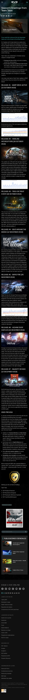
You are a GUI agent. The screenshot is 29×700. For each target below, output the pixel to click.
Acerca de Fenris (5, 668)
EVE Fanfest (4, 653)
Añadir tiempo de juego (6, 604)
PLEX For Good (4, 637)
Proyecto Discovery (5, 658)
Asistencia (3, 620)
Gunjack (3, 648)
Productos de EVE (5, 655)
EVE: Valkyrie (4, 645)
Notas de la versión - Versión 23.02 (19, 561)
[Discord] (16, 589)
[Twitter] (6, 589)
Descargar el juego (5, 602)
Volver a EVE (4, 632)
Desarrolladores (5, 627)
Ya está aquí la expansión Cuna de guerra (18, 543)
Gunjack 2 (3, 650)
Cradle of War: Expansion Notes (18, 552)
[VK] (23, 589)
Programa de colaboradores (7, 635)
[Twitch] (13, 589)
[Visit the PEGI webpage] (3, 690)
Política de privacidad (6, 673)
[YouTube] (9, 589)
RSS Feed (3, 676)
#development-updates (6, 504)
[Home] (14, 3)
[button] (27, 2)
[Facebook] (2, 589)
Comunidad (4, 622)
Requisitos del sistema (6, 607)
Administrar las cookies (6, 678)
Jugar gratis (4, 599)
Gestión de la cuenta (6, 617)
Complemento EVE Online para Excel (10, 609)
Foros (2, 625)
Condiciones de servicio (7, 671)
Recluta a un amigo (5, 630)
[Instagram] (20, 589)
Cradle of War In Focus (18, 570)
